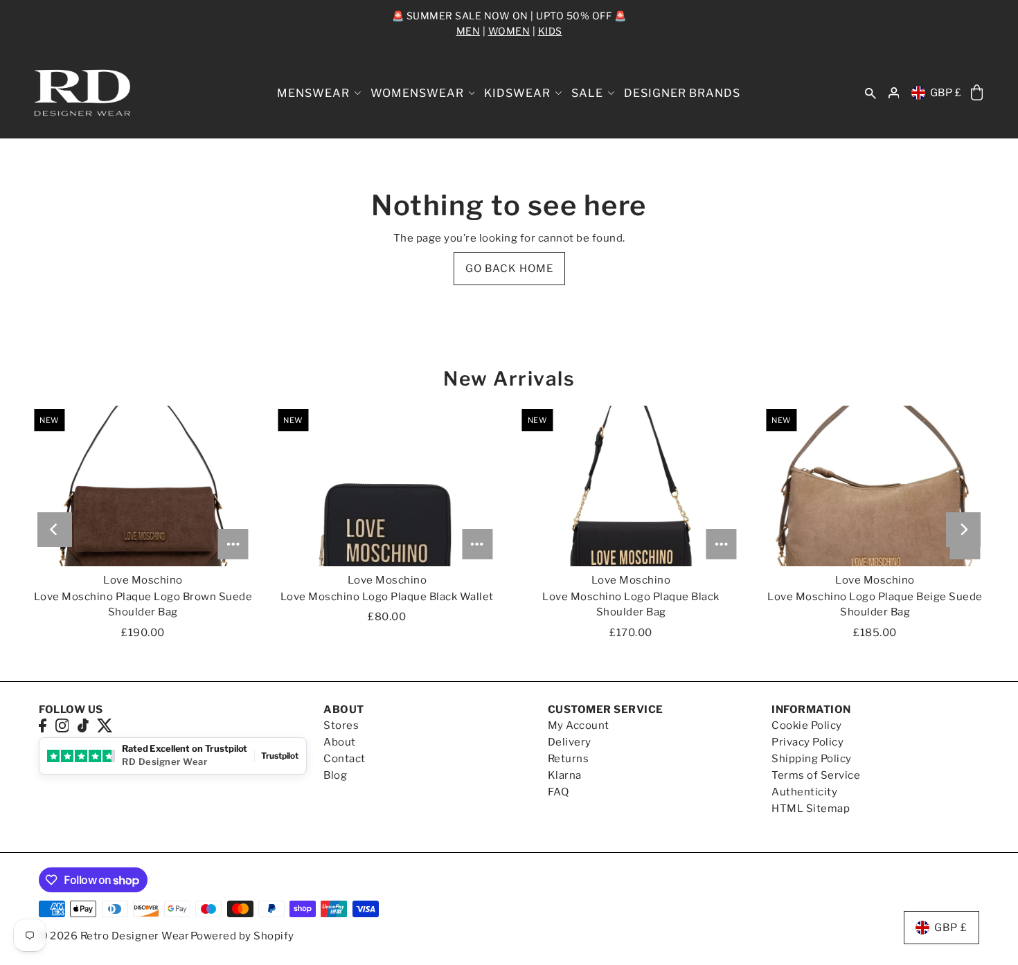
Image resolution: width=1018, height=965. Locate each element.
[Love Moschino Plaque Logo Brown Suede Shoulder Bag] (143, 486)
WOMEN (509, 31)
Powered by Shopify (242, 936)
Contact (344, 758)
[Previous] (54, 529)
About (339, 742)
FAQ (558, 792)
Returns (568, 758)
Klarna (565, 775)
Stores (341, 725)
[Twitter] (105, 725)
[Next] (963, 529)
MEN (468, 31)
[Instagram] (62, 725)
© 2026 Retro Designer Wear (114, 936)
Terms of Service (815, 775)
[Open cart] (977, 93)
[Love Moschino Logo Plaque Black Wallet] (386, 486)
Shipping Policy (811, 758)
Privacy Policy (807, 742)
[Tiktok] (83, 725)
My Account (578, 725)
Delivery (569, 742)
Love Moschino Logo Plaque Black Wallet (387, 596)
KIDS (550, 31)
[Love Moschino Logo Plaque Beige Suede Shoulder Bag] (875, 486)
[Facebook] (42, 725)
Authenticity (804, 792)
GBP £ (946, 93)
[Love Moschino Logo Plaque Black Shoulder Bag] (631, 486)
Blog (335, 775)
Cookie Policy (806, 725)
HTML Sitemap (810, 808)
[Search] (870, 93)
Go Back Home (509, 268)
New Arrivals (509, 378)
